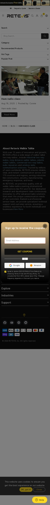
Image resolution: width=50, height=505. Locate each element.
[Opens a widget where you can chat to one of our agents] (39, 500)
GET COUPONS (25, 251)
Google (16, 265)
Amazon (37, 265)
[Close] (45, 226)
